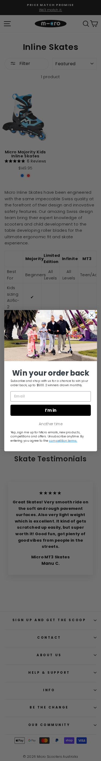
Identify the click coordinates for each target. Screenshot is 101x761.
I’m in (50, 410)
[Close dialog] (91, 315)
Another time (50, 423)
